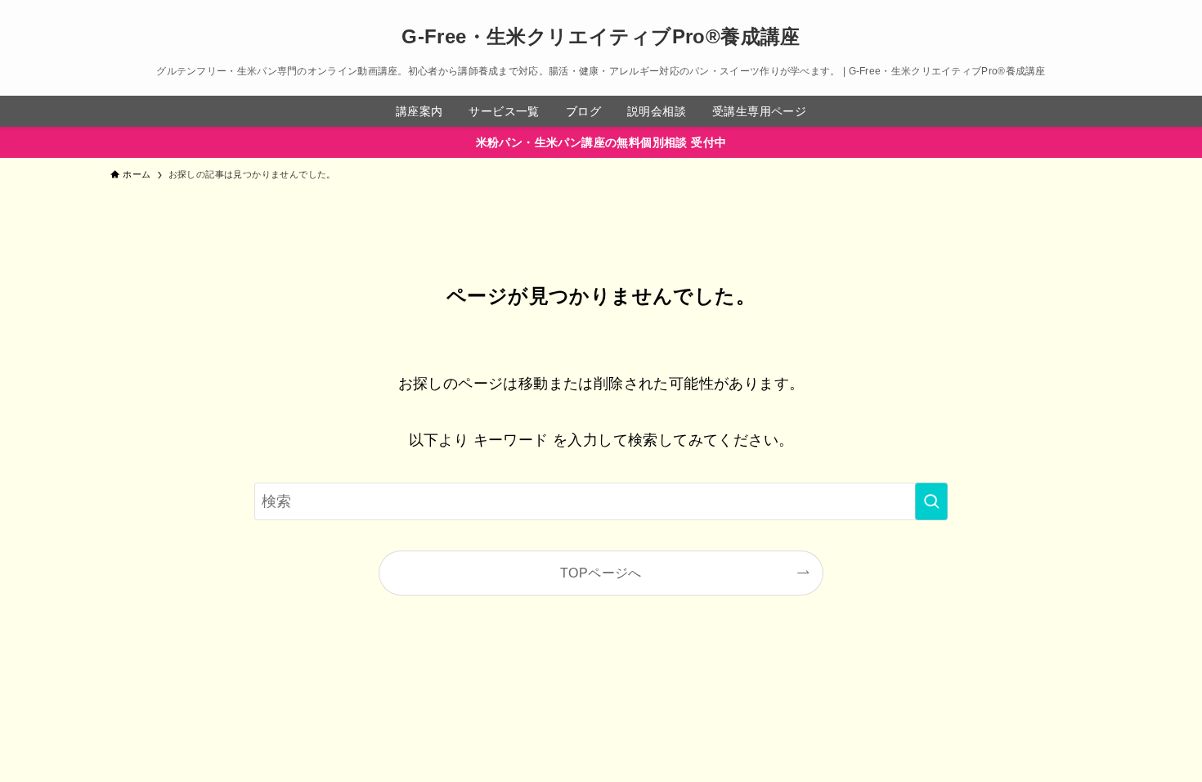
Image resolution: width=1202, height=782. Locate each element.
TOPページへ (601, 572)
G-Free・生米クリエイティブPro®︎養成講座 (601, 37)
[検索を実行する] (931, 501)
